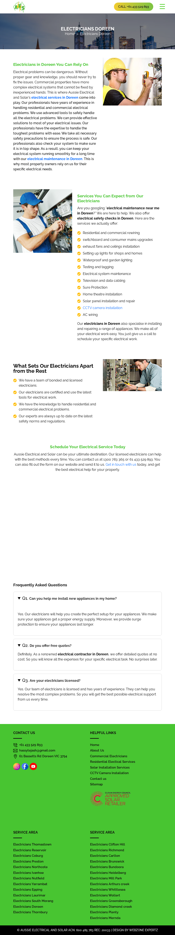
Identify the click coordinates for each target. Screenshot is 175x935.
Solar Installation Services (110, 767)
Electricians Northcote (30, 867)
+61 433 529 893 (30, 745)
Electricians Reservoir (29, 850)
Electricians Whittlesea (107, 890)
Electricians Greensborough (111, 901)
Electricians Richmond (107, 850)
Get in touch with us (121, 464)
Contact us (98, 779)
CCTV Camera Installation (109, 773)
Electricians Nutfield (28, 878)
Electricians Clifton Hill (107, 844)
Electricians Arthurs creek (109, 884)
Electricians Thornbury (30, 912)
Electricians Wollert (105, 895)
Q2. (46, 645)
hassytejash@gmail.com (37, 750)
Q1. (69, 598)
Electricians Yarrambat (30, 884)
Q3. (51, 680)
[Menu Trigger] (162, 6)
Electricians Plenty (104, 912)
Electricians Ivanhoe (28, 873)
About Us (97, 750)
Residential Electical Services (112, 762)
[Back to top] (167, 920)
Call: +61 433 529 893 (133, 6)
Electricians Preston (28, 861)
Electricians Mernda (105, 918)
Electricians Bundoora (107, 867)
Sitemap (96, 784)
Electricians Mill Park (106, 878)
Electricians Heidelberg (108, 873)
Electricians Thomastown (32, 844)
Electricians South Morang (33, 901)
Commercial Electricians (108, 756)
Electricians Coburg (28, 856)
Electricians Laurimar (29, 895)
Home (70, 34)
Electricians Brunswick (107, 861)
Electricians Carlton (105, 856)
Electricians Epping (27, 890)
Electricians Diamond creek (111, 907)
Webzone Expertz (143, 930)
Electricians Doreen (28, 907)
